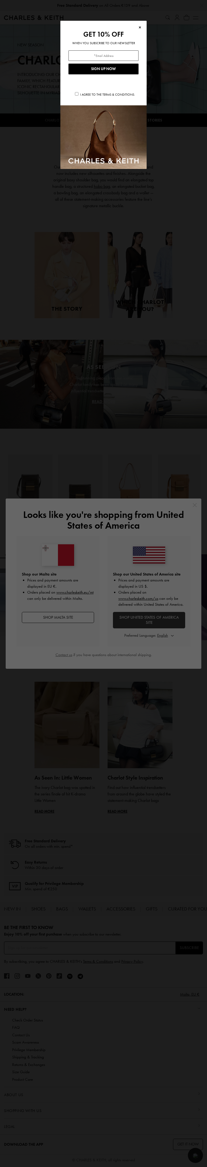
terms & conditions (118, 94)
